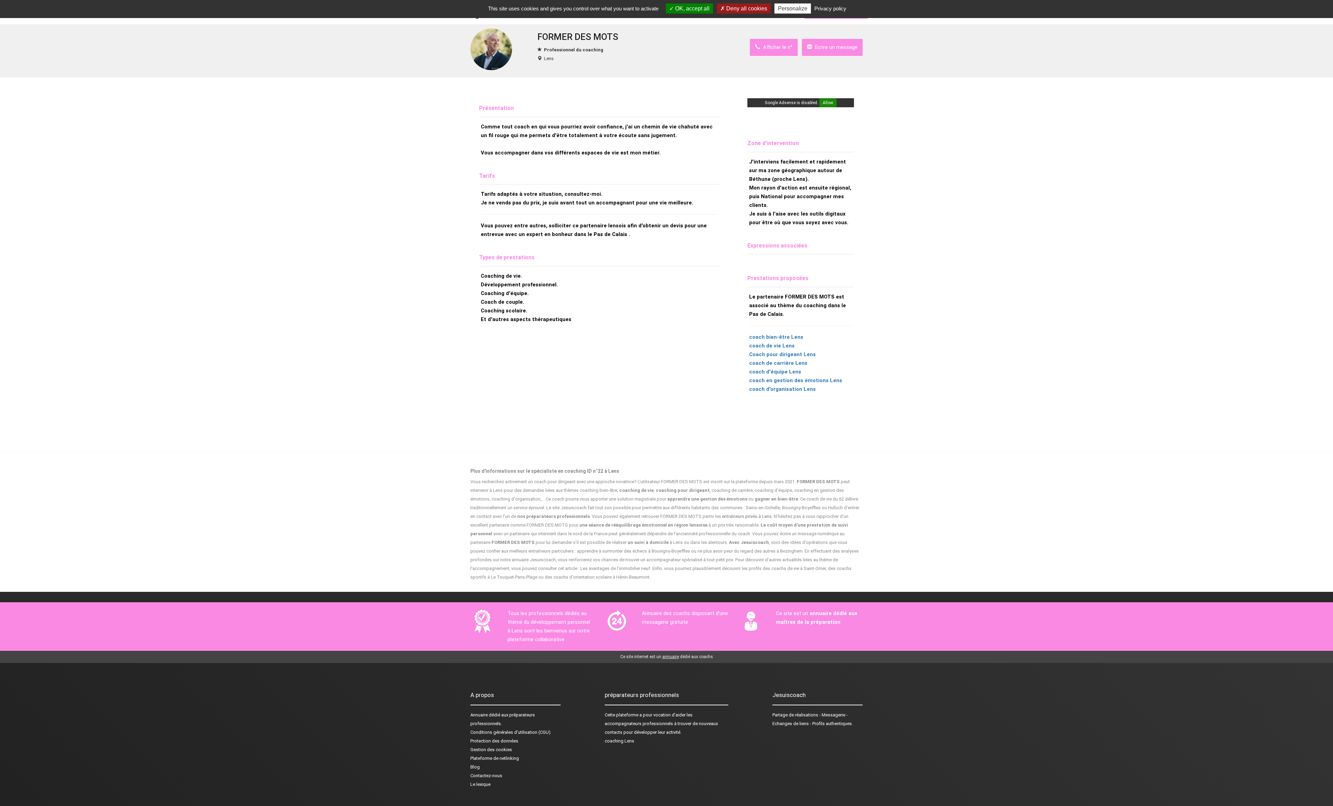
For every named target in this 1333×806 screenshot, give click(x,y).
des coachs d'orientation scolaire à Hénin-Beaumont (597, 577)
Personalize (792, 8)
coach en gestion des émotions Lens (795, 380)
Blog (475, 767)
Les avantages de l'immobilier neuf (615, 568)
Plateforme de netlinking (494, 758)
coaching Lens (619, 741)
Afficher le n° (776, 47)
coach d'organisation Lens (782, 389)
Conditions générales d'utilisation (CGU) (510, 732)
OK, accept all (692, 8)
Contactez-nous (486, 775)
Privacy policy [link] (830, 8)
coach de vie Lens (772, 346)
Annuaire (479, 714)
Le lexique (480, 784)
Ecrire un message (834, 47)
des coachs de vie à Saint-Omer (794, 568)
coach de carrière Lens (778, 363)
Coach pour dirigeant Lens (782, 354)
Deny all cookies (746, 8)
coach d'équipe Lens (775, 372)
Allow (828, 102)
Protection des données (494, 741)
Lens (549, 58)
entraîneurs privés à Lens (747, 516)
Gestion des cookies (491, 749)
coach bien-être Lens (776, 337)
